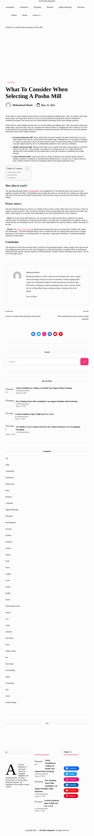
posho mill (33, 191)
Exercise (9, 529)
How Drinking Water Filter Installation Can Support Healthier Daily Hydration (46, 401)
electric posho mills (24, 229)
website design (11, 702)
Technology (11, 82)
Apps (7, 465)
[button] (31, 297)
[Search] (84, 361)
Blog (7, 490)
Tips (7, 690)
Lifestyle (9, 632)
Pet (7, 657)
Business (9, 497)
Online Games (11, 651)
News (8, 645)
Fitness (8, 555)
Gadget (8, 574)
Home (8, 600)
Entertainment (11, 522)
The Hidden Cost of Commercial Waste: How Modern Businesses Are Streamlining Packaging (48, 428)
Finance (8, 548)
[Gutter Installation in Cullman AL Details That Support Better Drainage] (10, 390)
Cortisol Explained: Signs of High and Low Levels (34, 414)
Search (47, 352)
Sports (8, 677)
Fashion (8, 535)
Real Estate (10, 664)
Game (8, 580)
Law (7, 619)
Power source (12, 175)
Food (7, 561)
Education (9, 516)
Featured (9, 542)
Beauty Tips (10, 484)
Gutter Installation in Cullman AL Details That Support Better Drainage (44, 388)
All (7, 458)
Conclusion (12, 178)
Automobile (10, 471)
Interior (8, 612)
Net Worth (9, 638)
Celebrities (9, 503)
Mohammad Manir (33, 272)
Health (8, 593)
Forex (8, 567)
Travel (8, 696)
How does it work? (14, 172)
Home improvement (13, 606)
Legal (8, 625)
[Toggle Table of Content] (26, 169)
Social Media (10, 670)
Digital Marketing (12, 510)
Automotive (10, 478)
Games (8, 587)
